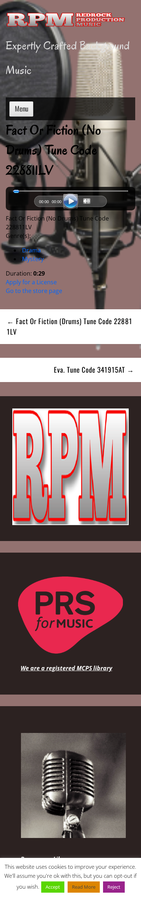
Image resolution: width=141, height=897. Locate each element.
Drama (31, 250)
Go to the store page (34, 291)
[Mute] (86, 201)
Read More (83, 887)
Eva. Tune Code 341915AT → (94, 369)
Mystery (33, 259)
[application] (70, 203)
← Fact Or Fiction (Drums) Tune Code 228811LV (69, 326)
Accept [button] (53, 887)
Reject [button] (113, 887)
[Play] (70, 201)
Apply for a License (31, 282)
